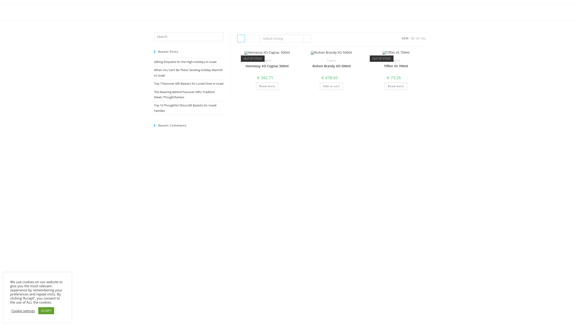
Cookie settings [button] (23, 311)
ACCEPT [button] (46, 311)
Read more (267, 86)
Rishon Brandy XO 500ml (331, 66)
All (423, 38)
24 (417, 38)
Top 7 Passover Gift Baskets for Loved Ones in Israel (188, 84)
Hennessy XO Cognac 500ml (267, 66)
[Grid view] (241, 38)
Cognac (267, 60)
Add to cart (331, 86)
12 (412, 38)
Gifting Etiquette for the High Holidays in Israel (185, 62)
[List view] (251, 38)
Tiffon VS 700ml (396, 66)
